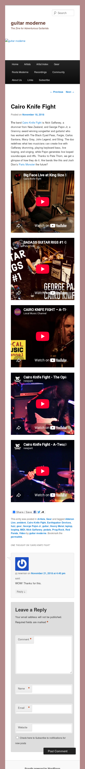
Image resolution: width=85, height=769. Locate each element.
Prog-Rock (58, 529)
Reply (21, 591)
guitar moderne (28, 22)
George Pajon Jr (32, 526)
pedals (47, 529)
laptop (68, 526)
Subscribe (44, 80)
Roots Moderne (20, 72)
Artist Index (42, 64)
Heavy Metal (57, 526)
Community (58, 72)
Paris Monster (27, 164)
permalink (16, 536)
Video (22, 533)
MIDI (22, 529)
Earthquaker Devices (59, 522)
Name (24, 688)
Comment (25, 639)
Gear (56, 64)
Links (30, 80)
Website (22, 727)
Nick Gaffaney (34, 529)
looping (15, 529)
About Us (17, 80)
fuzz (13, 526)
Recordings (40, 72)
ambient (21, 522)
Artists (27, 64)
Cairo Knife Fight (32, 122)
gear (19, 526)
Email (24, 708)
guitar (45, 526)
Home (15, 64)
